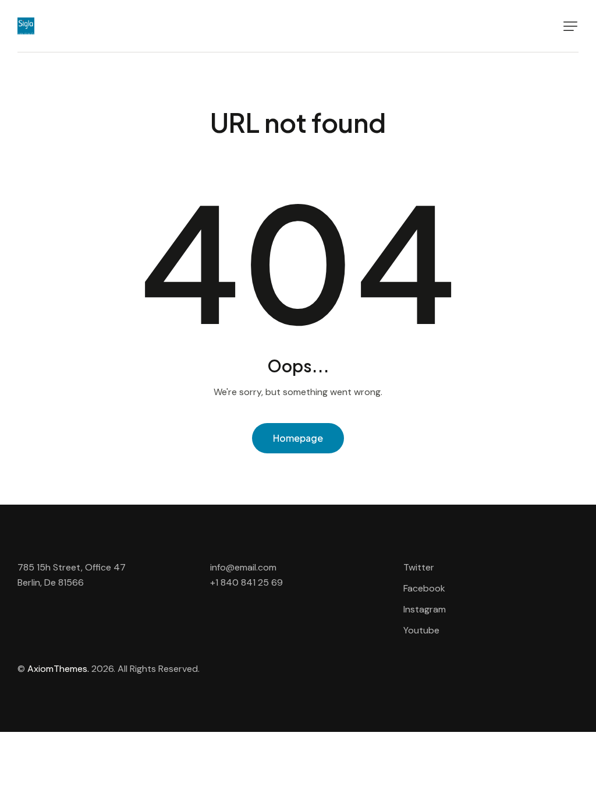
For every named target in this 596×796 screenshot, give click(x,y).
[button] (570, 26)
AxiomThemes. (58, 669)
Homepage (298, 438)
